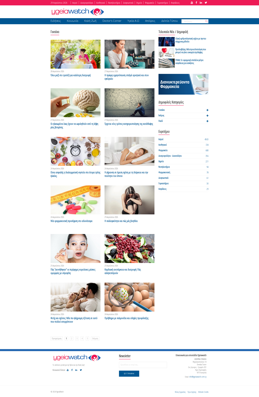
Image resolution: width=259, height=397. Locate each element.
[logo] (77, 358)
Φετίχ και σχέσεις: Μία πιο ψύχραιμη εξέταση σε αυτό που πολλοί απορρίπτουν (74, 319)
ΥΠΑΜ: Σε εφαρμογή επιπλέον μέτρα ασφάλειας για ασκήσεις (189, 61)
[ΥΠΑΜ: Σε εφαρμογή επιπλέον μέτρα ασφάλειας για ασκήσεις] (167, 63)
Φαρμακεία (149, 2)
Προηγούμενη (57, 338)
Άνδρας (161, 115)
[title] (191, 3)
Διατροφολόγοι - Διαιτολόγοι (170, 155)
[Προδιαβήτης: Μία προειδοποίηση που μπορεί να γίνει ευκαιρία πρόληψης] (167, 52)
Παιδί (161, 120)
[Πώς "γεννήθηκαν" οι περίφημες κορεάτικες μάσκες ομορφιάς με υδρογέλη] (75, 248)
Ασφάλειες (175, 2)
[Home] (78, 11)
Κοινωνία (72, 21)
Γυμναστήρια (162, 2)
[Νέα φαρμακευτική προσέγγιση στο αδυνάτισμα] (75, 199)
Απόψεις (150, 21)
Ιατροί (74, 2)
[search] (206, 21)
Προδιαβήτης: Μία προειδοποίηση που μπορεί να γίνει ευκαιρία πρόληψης (190, 51)
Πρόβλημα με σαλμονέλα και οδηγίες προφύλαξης (127, 318)
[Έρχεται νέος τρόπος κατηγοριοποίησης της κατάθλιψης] (129, 102)
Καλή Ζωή (90, 21)
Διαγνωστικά (128, 2)
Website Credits (203, 392)
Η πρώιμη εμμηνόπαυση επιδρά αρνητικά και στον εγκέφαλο (127, 76)
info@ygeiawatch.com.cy (197, 376)
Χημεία (139, 2)
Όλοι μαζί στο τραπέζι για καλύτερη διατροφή (71, 75)
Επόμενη (95, 338)
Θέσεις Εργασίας (180, 392)
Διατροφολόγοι (86, 2)
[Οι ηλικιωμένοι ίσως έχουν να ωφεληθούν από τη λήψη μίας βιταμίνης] (75, 102)
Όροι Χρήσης (192, 392)
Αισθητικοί (100, 2)
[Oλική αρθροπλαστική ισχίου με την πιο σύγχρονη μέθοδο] (167, 41)
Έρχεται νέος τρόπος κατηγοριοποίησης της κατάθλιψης (129, 124)
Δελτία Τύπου (169, 21)
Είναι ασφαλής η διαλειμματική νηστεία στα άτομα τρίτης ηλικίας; (75, 174)
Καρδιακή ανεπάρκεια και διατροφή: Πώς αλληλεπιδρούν (123, 271)
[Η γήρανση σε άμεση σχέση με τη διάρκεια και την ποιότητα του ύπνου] (129, 151)
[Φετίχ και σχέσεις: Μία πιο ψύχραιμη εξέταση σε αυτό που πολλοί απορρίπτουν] (75, 297)
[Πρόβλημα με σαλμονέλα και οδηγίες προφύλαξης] (129, 297)
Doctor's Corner (112, 21)
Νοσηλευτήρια (114, 2)
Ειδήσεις (56, 21)
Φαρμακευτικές (164, 172)
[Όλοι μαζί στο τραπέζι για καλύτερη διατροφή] (75, 54)
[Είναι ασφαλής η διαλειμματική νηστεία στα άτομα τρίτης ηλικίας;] (75, 151)
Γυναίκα (162, 109)
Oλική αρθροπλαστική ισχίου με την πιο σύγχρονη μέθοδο (190, 40)
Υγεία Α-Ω (133, 21)
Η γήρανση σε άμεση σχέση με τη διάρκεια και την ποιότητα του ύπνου (126, 174)
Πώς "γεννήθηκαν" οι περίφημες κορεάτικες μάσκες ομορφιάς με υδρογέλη (73, 271)
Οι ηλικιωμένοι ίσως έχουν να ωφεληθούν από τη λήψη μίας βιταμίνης (74, 125)
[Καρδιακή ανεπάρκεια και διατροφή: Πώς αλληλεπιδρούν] (129, 248)
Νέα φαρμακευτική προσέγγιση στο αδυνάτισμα (71, 221)
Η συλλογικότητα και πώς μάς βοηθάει (121, 221)
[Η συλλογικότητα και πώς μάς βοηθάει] (129, 199)
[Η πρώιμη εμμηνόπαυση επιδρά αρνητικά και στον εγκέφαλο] (129, 54)
